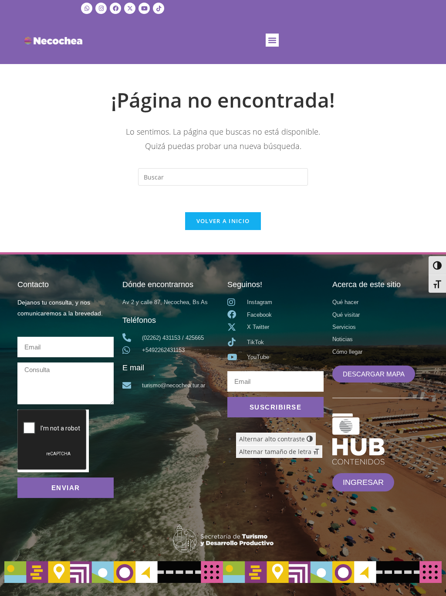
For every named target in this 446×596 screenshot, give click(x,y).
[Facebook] (115, 8)
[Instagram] (101, 8)
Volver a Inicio (223, 221)
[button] (272, 40)
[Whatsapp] (86, 8)
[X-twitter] (129, 8)
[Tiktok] (158, 8)
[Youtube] (144, 8)
